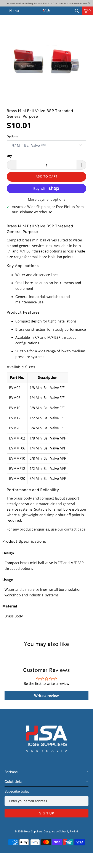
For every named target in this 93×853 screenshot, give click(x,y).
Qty (9, 156)
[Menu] (2, 11)
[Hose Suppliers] (46, 11)
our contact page (71, 529)
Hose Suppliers (33, 831)
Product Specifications (24, 541)
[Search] (77, 11)
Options (12, 136)
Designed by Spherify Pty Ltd (61, 831)
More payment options (46, 199)
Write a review (46, 695)
